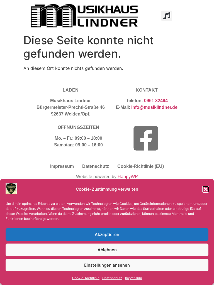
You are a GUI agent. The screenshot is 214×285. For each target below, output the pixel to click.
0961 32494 (156, 100)
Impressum (133, 278)
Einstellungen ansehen (107, 265)
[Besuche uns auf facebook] (146, 138)
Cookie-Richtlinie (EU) (140, 166)
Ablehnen (107, 249)
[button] (205, 189)
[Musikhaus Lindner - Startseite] (86, 16)
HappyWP (128, 176)
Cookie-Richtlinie (85, 278)
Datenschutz (112, 278)
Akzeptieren (107, 234)
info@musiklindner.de (154, 107)
